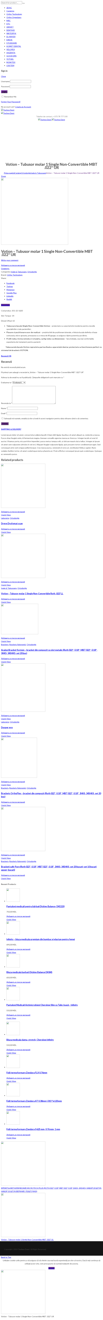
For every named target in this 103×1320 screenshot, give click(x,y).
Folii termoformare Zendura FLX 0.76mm (26, 1072)
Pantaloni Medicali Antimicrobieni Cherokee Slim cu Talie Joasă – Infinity (42, 1005)
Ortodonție (26, 173)
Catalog (18, 173)
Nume (4, 408)
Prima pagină (9, 173)
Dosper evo (7, 727)
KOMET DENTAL (13, 46)
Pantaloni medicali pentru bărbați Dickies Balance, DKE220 (35, 906)
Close (3, 76)
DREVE (9, 40)
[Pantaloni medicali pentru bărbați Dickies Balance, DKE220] (13, 901)
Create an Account (23, 107)
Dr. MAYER (10, 36)
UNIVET (10, 27)
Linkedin (9, 296)
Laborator (5, 518)
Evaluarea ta (7, 382)
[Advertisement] (51, 141)
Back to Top (6, 1257)
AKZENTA (10, 52)
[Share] (94, 3)
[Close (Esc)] (100, 3)
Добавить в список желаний (13, 265)
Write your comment (9, 260)
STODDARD (11, 43)
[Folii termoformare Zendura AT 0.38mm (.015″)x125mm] (13, 1095)
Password (5, 86)
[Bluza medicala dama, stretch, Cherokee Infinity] (13, 1034)
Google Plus (11, 293)
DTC (8, 24)
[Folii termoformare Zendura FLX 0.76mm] (13, 1067)
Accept (51, 1268)
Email (4, 413)
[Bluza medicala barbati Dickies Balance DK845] (13, 967)
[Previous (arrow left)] (4, 660)
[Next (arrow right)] (98, 660)
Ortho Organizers (13, 17)
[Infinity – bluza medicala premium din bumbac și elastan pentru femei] (13, 934)
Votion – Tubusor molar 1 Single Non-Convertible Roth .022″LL (32, 593)
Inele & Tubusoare (38, 173)
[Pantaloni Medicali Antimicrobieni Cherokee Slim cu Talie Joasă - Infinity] (13, 999)
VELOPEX (10, 49)
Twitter (9, 286)
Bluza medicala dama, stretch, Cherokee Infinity (30, 1039)
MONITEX (10, 62)
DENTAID (10, 30)
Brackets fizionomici (17, 644)
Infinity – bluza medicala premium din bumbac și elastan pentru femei (40, 939)
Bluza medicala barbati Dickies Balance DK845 (29, 972)
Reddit (9, 299)
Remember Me (10, 96)
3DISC (9, 8)
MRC (8, 20)
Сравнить (5, 268)
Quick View (6, 515)
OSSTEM (10, 65)
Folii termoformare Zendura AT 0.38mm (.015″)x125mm (34, 1101)
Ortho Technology (14, 14)
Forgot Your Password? (11, 102)
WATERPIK (11, 33)
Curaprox (10, 11)
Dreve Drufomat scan (12, 523)
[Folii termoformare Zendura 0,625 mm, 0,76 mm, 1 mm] (13, 1124)
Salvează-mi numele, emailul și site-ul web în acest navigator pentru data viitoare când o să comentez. (46, 418)
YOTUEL (10, 59)
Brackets (5, 644)
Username (5, 81)
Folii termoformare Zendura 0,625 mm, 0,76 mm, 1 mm (33, 1129)
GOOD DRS (11, 56)
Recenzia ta (6, 403)
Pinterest (10, 290)
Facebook (10, 283)
